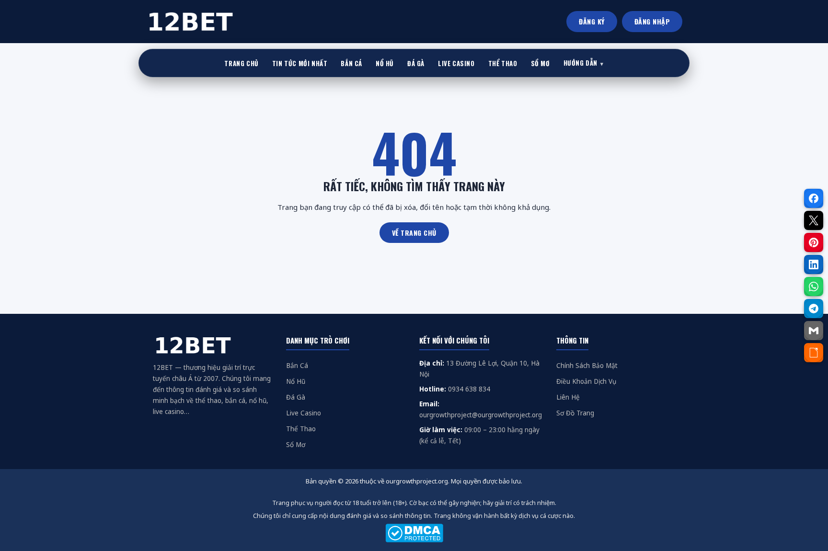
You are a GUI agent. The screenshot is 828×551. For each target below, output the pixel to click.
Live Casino (303, 413)
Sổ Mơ (295, 444)
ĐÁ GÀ (416, 63)
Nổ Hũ (295, 381)
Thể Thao (301, 429)
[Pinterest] (813, 242)
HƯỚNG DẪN (581, 63)
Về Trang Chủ (414, 233)
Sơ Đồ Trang (575, 413)
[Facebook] (813, 198)
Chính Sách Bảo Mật (587, 365)
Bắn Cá (297, 365)
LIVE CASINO (456, 63)
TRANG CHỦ (241, 63)
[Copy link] (813, 352)
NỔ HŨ (385, 63)
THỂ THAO (503, 63)
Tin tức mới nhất (300, 63)
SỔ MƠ (540, 63)
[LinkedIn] (813, 264)
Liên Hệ (568, 397)
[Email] (813, 330)
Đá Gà (295, 397)
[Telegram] (813, 308)
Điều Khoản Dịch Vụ (586, 381)
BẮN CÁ (351, 63)
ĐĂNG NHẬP (652, 21)
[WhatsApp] (813, 286)
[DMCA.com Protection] (414, 533)
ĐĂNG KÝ (592, 21)
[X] (813, 220)
